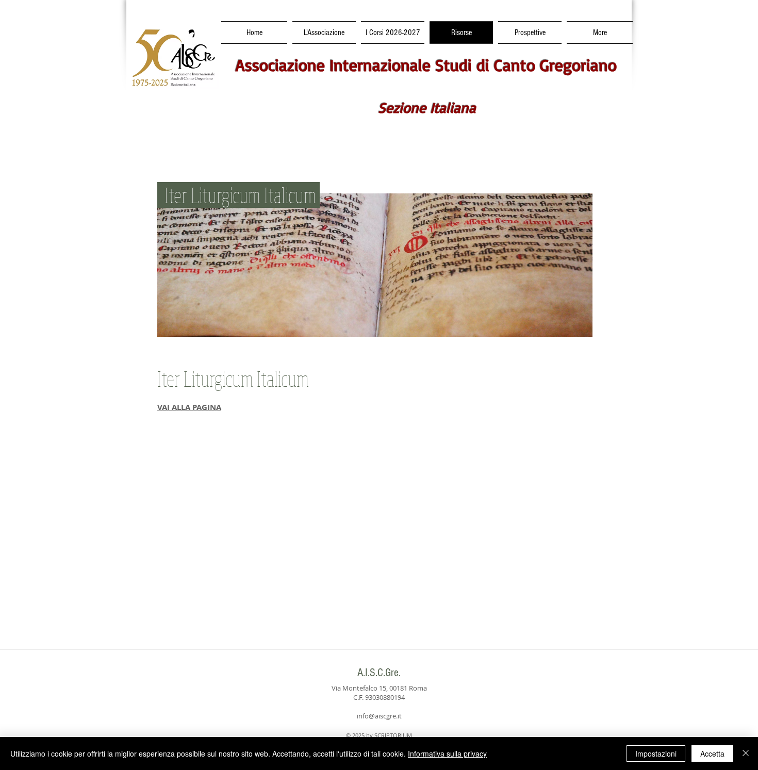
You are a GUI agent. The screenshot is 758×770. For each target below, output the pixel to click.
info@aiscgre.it (379, 715)
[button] (392, 32)
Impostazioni (656, 753)
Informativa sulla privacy (447, 753)
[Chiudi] (745, 753)
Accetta (712, 753)
